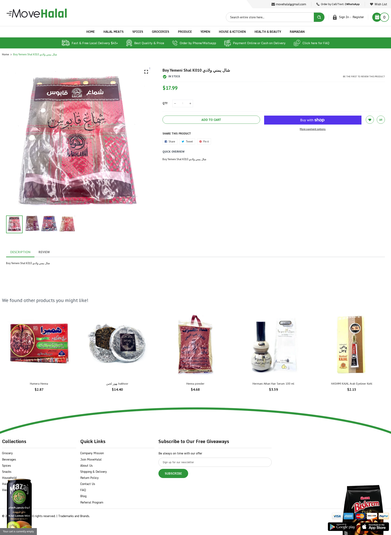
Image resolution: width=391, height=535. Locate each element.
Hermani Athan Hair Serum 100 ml (273, 383)
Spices (6, 465)
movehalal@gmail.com (291, 4)
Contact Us (87, 483)
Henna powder (195, 383)
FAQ (83, 490)
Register (358, 17)
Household (9, 477)
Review (44, 252)
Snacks (6, 471)
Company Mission (92, 453)
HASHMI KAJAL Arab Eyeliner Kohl (351, 383)
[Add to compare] (381, 120)
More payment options (313, 129)
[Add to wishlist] (370, 120)
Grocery (7, 453)
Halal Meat (9, 483)
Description (20, 252)
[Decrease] (175, 103)
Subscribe (173, 473)
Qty (165, 103)
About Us (86, 465)
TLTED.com (21, 516)
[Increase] (190, 103)
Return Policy (89, 477)
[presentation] (14, 140)
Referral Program (91, 502)
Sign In (344, 17)
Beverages (9, 459)
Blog (83, 496)
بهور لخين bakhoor (117, 383)
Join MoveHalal (91, 459)
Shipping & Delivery (93, 471)
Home (5, 54)
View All (7, 490)
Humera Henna (39, 383)
